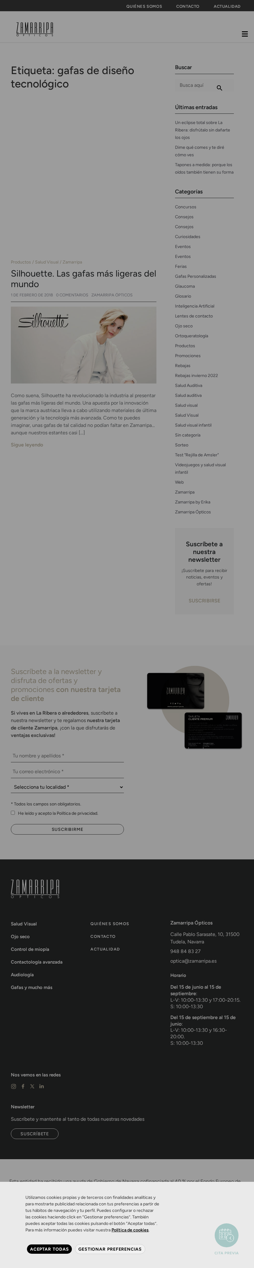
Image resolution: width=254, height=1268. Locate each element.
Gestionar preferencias (110, 1249)
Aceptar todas (49, 1249)
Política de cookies (130, 1230)
